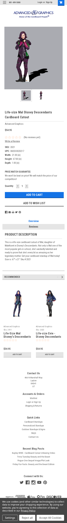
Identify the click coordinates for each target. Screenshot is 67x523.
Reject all (27, 518)
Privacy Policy (28, 510)
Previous (4, 58)
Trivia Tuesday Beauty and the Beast (33, 457)
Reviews (33, 226)
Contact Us (33, 437)
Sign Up (49, 2)
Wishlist (33, 398)
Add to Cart (17, 354)
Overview (33, 221)
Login (40, 2)
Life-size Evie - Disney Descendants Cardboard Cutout (48, 337)
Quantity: (9, 186)
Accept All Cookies (50, 518)
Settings (10, 518)
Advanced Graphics (12, 326)
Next (62, 58)
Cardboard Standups (33, 422)
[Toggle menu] (4, 4)
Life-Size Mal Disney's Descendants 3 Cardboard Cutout (17, 337)
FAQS (33, 433)
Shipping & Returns (33, 406)
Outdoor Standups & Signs (33, 429)
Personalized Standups (33, 426)
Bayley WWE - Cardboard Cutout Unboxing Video (33, 453)
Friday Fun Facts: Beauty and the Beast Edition (33, 464)
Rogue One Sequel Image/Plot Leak (33, 460)
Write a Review (12, 141)
